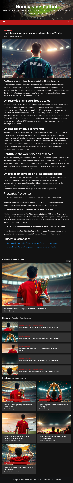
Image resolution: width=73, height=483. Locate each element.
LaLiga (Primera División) (10, 304)
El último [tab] (6, 318)
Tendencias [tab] (25, 318)
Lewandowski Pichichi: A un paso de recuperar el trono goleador (31, 247)
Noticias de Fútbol (36, 6)
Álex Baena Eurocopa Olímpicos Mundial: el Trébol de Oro (25, 309)
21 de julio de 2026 (15, 311)
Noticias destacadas (24, 304)
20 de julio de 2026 (15, 472)
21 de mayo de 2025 (16, 36)
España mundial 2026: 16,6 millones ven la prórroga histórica (39, 360)
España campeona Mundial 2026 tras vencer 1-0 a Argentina (39, 338)
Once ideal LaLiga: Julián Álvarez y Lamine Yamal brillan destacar (32, 243)
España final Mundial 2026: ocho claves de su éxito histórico (39, 371)
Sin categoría (7, 30)
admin (7, 36)
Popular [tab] (15, 318)
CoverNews (46, 480)
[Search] (68, 22)
